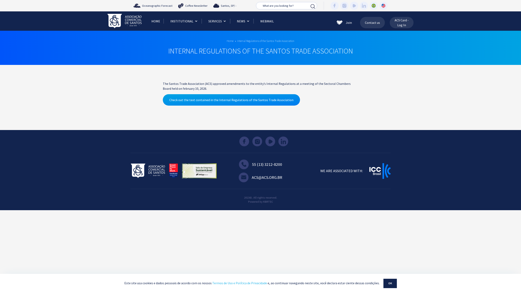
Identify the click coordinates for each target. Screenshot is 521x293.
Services (215, 21)
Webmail (267, 21)
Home (155, 21)
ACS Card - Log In (402, 22)
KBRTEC (268, 201)
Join (349, 23)
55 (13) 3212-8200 (267, 164)
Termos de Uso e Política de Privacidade (239, 283)
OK (390, 283)
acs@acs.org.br (267, 177)
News (241, 21)
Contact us (372, 23)
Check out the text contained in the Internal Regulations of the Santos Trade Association (231, 100)
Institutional (181, 21)
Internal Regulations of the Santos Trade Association (265, 41)
